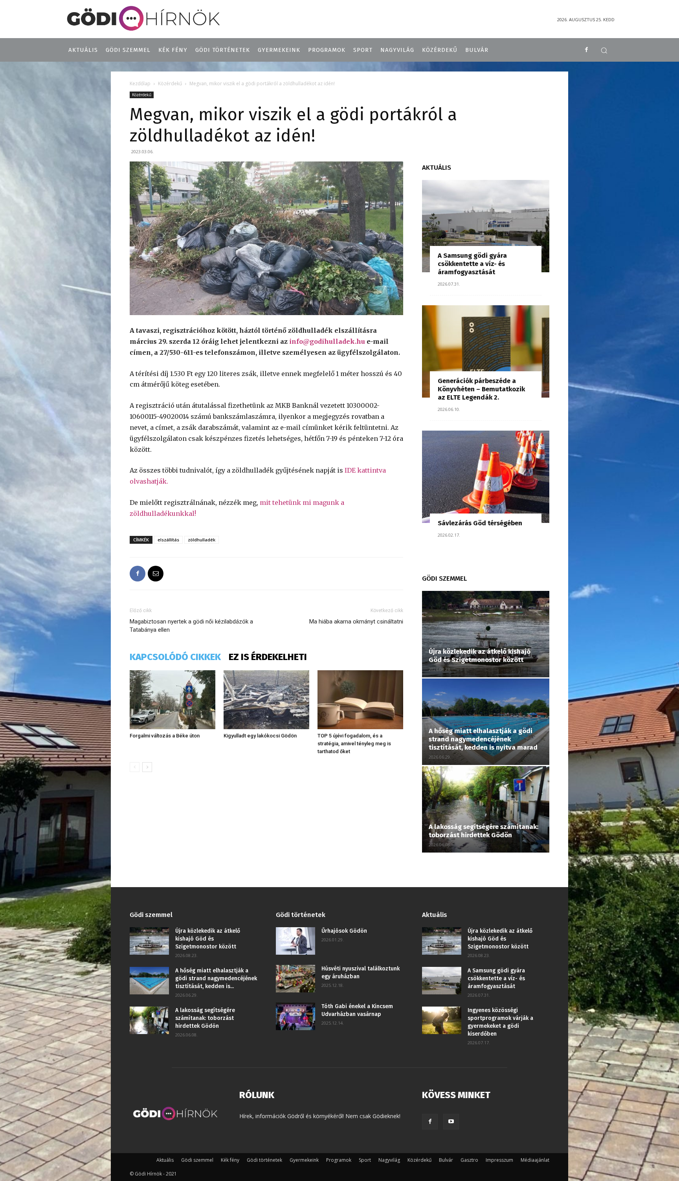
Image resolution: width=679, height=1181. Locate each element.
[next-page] (147, 767)
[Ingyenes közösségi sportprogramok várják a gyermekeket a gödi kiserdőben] (441, 1020)
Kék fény (230, 1160)
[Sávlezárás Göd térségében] (485, 477)
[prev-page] (134, 767)
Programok (338, 1160)
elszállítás (168, 540)
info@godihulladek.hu (327, 341)
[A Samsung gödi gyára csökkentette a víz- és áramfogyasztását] (485, 226)
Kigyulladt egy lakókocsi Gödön (260, 736)
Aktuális (165, 1160)
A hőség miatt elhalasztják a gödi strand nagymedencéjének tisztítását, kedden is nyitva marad (483, 739)
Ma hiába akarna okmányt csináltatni (356, 621)
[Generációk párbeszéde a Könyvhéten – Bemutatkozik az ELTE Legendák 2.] (485, 351)
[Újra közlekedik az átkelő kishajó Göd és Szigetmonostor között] (485, 634)
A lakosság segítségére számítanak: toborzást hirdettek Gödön (483, 831)
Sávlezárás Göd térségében (480, 523)
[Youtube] (451, 1122)
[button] (604, 50)
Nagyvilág (389, 1160)
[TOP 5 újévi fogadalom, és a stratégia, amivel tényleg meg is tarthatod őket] (360, 699)
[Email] (155, 573)
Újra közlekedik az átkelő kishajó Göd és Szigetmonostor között (479, 655)
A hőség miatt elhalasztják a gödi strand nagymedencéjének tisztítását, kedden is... (216, 978)
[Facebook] (586, 50)
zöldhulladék (201, 540)
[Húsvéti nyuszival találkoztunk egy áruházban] (295, 978)
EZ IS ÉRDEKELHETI (268, 656)
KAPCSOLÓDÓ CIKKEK (175, 656)
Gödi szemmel (197, 1160)
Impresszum (499, 1160)
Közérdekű (170, 83)
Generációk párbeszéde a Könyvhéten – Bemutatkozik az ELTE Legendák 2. (481, 389)
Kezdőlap (140, 83)
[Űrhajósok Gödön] (295, 941)
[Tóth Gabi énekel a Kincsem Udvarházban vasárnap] (295, 1016)
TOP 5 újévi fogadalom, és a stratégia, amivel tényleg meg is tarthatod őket (354, 743)
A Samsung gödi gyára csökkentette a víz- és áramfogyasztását (472, 263)
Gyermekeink (304, 1160)
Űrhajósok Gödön (344, 931)
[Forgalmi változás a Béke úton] (172, 699)
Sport (365, 1160)
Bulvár (446, 1160)
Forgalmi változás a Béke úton (165, 736)
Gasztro (469, 1160)
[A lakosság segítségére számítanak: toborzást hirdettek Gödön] (485, 809)
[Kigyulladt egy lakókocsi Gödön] (266, 699)
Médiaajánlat (535, 1160)
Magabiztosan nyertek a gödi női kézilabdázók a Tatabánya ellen (191, 625)
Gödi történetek (264, 1160)
